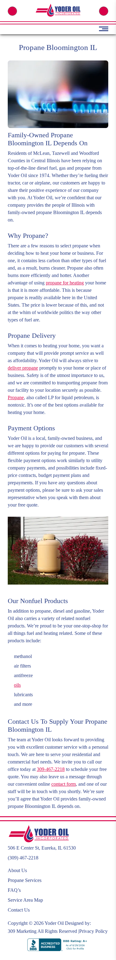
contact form (63, 784)
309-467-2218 (51, 769)
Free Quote (103, 11)
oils (17, 685)
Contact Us (19, 909)
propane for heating (65, 282)
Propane (16, 397)
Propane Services (24, 880)
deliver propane (23, 367)
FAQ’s (14, 890)
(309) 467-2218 (12, 11)
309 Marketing (22, 931)
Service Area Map (25, 900)
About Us (17, 870)
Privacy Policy (93, 931)
